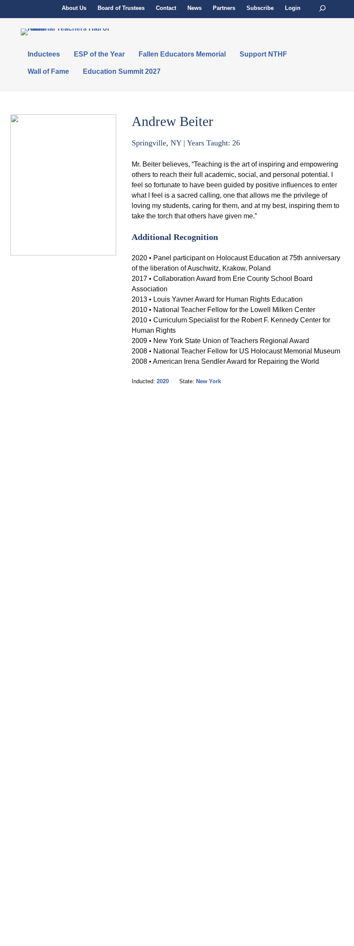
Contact (166, 8)
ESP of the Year (99, 54)
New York (208, 381)
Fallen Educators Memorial (182, 54)
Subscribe (260, 8)
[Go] (322, 8)
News (194, 8)
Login (292, 8)
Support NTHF (263, 54)
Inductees (44, 54)
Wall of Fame (48, 71)
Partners (224, 8)
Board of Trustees (121, 8)
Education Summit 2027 (122, 71)
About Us (74, 8)
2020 (163, 381)
